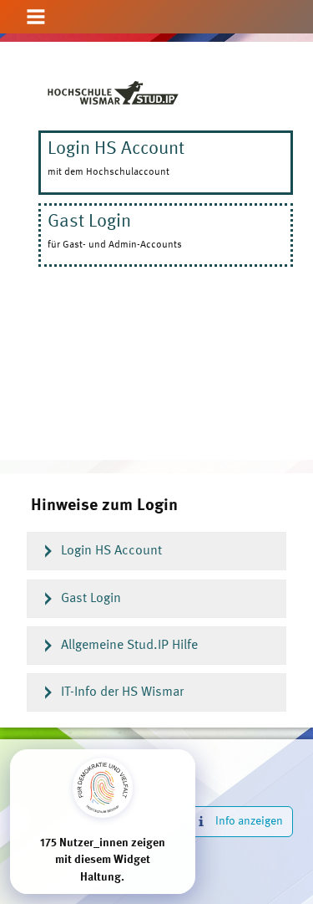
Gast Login (91, 598)
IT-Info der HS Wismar (122, 692)
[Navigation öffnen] (36, 18)
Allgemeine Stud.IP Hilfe (129, 645)
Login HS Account (111, 551)
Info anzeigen (249, 821)
